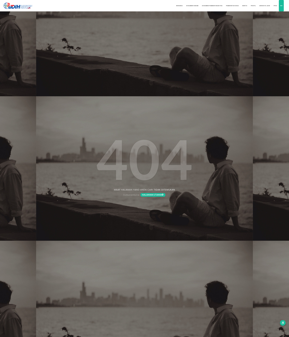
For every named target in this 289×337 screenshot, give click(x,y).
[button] (283, 323)
